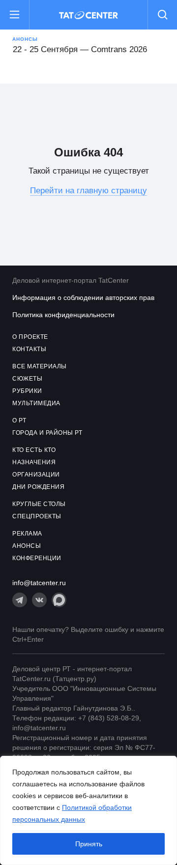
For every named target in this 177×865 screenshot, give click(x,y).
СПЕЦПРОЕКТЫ (36, 516)
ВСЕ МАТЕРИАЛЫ (39, 366)
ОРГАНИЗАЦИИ (36, 474)
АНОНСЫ (26, 545)
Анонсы (25, 39)
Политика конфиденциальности (63, 315)
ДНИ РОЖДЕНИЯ (38, 486)
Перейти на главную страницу (88, 190)
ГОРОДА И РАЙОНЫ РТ (47, 432)
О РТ (19, 420)
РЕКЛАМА (27, 533)
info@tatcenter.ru (39, 583)
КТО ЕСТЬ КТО (34, 450)
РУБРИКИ (27, 391)
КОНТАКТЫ (29, 349)
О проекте (30, 336)
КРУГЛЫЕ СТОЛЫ (39, 504)
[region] (88, 810)
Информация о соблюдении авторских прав (83, 297)
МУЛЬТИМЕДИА (36, 403)
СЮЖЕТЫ (27, 378)
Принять (88, 844)
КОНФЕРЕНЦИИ (36, 558)
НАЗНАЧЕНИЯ (34, 462)
